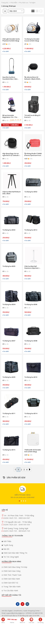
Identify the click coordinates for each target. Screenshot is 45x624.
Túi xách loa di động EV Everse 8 (32, 116)
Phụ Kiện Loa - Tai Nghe (27, 3)
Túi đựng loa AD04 (8, 304)
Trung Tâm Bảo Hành (11, 586)
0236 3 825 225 (10, 524)
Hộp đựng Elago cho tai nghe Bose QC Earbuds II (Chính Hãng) (11, 154)
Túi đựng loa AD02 (30, 192)
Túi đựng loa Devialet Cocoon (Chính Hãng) (31, 40)
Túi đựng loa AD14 (30, 413)
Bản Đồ (6, 549)
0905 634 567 (24, 518)
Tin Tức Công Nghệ (11, 557)
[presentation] (19, 501)
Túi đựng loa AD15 (8, 450)
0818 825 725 (24, 531)
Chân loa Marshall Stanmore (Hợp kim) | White (31, 267)
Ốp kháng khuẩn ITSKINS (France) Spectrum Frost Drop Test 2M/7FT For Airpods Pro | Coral (33, 154)
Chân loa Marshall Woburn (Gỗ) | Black (11, 192)
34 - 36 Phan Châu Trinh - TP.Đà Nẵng (19, 515)
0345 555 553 (24, 524)
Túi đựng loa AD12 (30, 230)
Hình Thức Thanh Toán (12, 575)
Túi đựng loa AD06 (30, 304)
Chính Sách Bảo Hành (11, 579)
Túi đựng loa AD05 (8, 266)
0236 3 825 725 (10, 518)
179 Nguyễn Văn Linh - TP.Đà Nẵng (18, 522)
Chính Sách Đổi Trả (10, 583)
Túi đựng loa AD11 (8, 413)
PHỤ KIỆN (13, 3)
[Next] (29, 469)
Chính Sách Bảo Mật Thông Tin (15, 553)
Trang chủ (4, 3)
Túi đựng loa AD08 (30, 341)
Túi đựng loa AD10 (30, 377)
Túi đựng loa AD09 (8, 377)
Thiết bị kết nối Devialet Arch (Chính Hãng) (32, 451)
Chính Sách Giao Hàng (11, 571)
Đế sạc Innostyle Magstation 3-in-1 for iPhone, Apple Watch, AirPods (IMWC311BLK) (10, 116)
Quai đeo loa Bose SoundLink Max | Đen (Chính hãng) (9, 78)
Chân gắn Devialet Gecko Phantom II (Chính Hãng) (11, 40)
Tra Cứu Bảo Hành (10, 590)
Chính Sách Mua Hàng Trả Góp (15, 567)
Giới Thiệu (7, 541)
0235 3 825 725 (10, 531)
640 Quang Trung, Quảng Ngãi (16, 528)
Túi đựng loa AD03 (8, 230)
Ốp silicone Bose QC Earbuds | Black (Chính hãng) (32, 78)
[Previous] (15, 469)
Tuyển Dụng (8, 545)
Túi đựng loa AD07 (8, 341)
